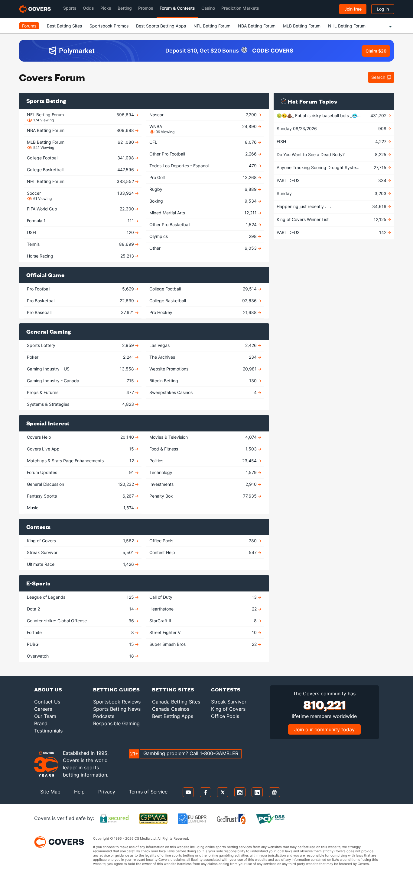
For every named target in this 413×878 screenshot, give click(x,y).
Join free (353, 8)
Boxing (203, 200)
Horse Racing (81, 255)
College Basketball (81, 169)
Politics (203, 460)
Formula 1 (81, 220)
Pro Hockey (203, 312)
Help (79, 792)
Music (81, 507)
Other (203, 248)
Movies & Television (203, 437)
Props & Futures (81, 392)
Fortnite (81, 632)
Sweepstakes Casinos (203, 392)
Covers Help (81, 437)
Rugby (203, 189)
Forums (29, 25)
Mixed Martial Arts (203, 212)
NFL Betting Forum (211, 25)
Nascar (203, 114)
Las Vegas (203, 345)
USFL (81, 232)
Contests (226, 689)
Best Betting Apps (172, 716)
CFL (203, 142)
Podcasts (103, 716)
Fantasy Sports (81, 495)
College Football (81, 157)
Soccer (81, 194)
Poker (81, 357)
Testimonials (48, 731)
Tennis (81, 244)
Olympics (203, 236)
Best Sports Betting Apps (161, 25)
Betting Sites (173, 689)
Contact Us (47, 702)
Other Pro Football (203, 153)
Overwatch (81, 655)
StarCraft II (203, 620)
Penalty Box (203, 495)
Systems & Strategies (81, 404)
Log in (383, 8)
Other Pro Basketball (203, 224)
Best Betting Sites (64, 25)
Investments (203, 484)
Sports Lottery (81, 345)
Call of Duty (203, 597)
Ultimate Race (81, 564)
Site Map (50, 792)
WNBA (203, 127)
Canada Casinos (170, 709)
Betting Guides (116, 689)
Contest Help (203, 552)
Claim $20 (376, 50)
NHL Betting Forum (347, 25)
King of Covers (81, 540)
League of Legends (81, 597)
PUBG (81, 644)
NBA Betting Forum (256, 25)
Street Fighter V (203, 632)
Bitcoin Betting (203, 380)
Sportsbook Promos (108, 25)
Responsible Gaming (116, 723)
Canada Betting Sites (176, 702)
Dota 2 (81, 608)
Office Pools (203, 540)
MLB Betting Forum (301, 25)
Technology (203, 472)
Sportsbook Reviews (117, 702)
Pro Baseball (81, 312)
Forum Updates (81, 472)
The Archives (203, 357)
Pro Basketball (81, 300)
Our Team (45, 716)
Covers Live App (81, 448)
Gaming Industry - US (81, 368)
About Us (48, 689)
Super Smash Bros (203, 644)
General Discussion (81, 484)
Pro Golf (203, 177)
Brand (40, 723)
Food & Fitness (203, 448)
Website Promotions (203, 368)
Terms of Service (148, 792)
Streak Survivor (81, 552)
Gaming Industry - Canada (81, 380)
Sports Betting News (117, 709)
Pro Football (81, 288)
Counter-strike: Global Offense (81, 620)
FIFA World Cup (81, 208)
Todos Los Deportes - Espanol (203, 165)
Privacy (106, 792)
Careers (43, 709)
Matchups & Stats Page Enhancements (81, 460)
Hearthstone (203, 608)
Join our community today (324, 729)
